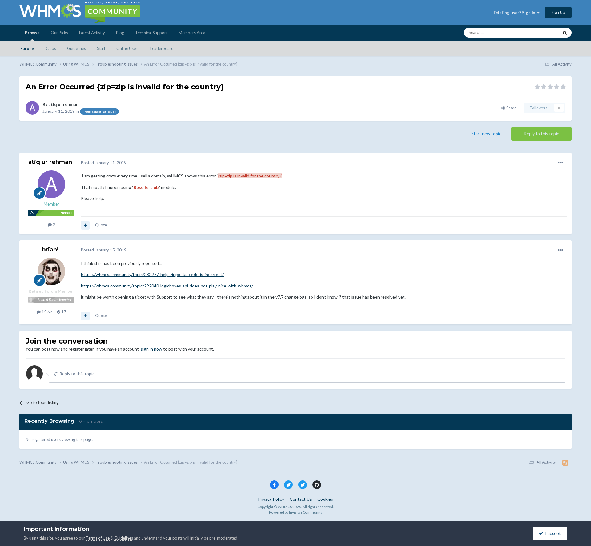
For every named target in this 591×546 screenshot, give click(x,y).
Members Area (192, 32)
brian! (50, 249)
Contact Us (301, 499)
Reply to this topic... (77, 373)
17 (63, 311)
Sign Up (558, 12)
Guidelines (76, 48)
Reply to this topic (541, 133)
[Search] (565, 33)
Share (511, 107)
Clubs (51, 48)
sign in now (151, 349)
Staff (101, 48)
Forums (27, 48)
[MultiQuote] (85, 225)
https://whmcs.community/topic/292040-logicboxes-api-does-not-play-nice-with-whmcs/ (167, 285)
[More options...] (560, 162)
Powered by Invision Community (295, 512)
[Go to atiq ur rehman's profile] (32, 108)
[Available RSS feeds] (565, 462)
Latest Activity (92, 32)
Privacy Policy (271, 499)
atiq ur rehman (63, 104)
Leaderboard (162, 48)
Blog (120, 32)
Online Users (127, 48)
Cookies (325, 499)
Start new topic (486, 133)
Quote (101, 224)
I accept (552, 533)
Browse (32, 32)
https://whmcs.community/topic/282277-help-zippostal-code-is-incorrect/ (152, 274)
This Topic (541, 32)
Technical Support (151, 32)
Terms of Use (98, 538)
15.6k (46, 311)
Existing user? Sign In (515, 12)
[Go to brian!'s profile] (51, 271)
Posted (104, 162)
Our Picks (59, 32)
